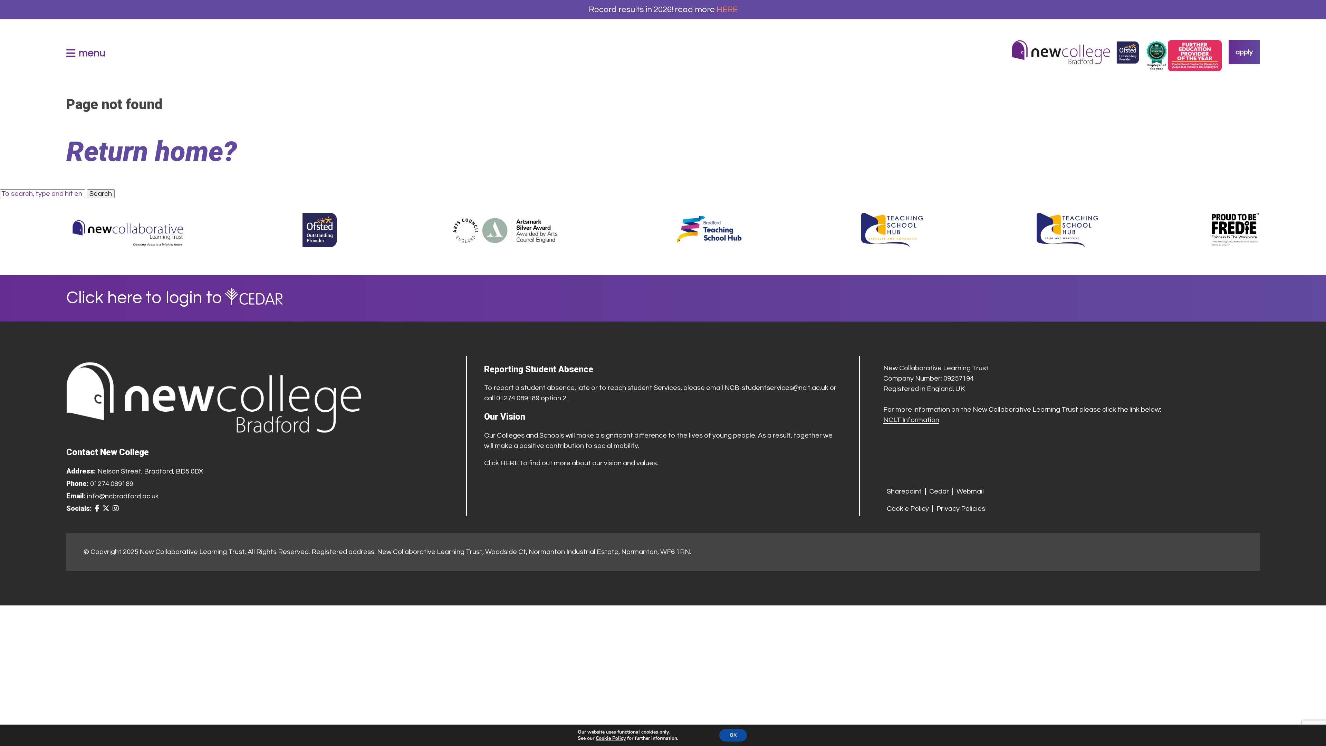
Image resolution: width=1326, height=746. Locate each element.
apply (1244, 52)
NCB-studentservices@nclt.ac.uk (776, 387)
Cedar (939, 491)
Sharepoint (904, 491)
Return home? (151, 151)
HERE (727, 9)
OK (733, 735)
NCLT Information (911, 420)
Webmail (970, 491)
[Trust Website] (128, 230)
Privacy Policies (960, 508)
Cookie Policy (908, 508)
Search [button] (100, 193)
